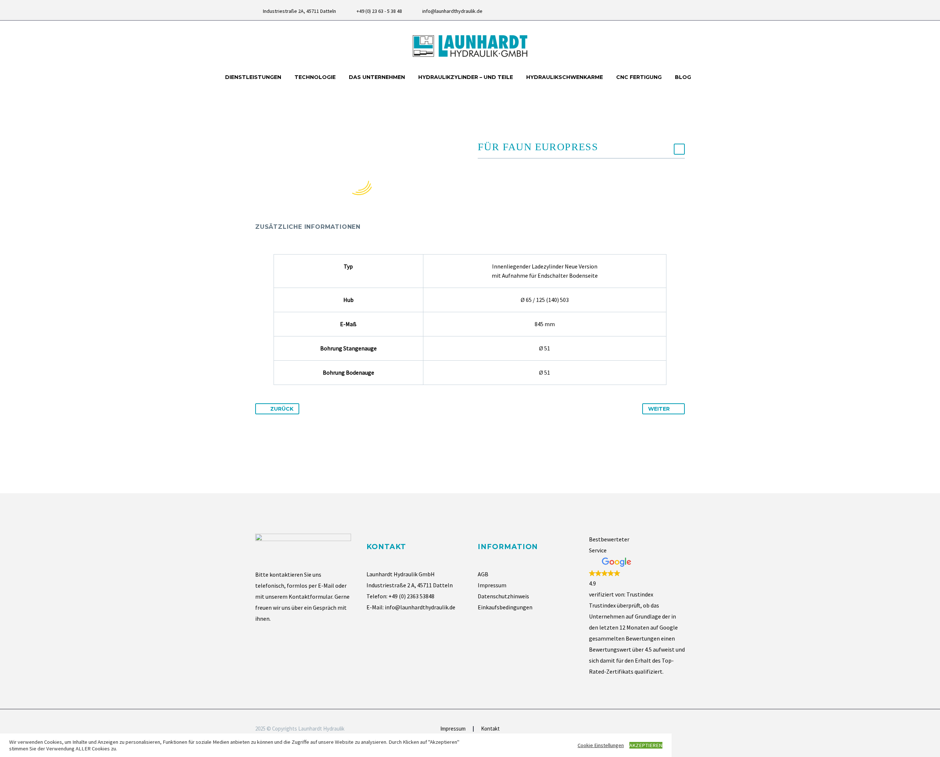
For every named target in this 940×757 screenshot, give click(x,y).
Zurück (281, 408)
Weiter (659, 408)
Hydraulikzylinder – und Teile (465, 77)
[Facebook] (670, 11)
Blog (683, 77)
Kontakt (490, 729)
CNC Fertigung (639, 77)
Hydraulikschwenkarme (564, 77)
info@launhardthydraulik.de (452, 11)
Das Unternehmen (377, 77)
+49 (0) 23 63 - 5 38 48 (379, 11)
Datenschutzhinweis (503, 596)
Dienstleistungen (253, 77)
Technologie (315, 77)
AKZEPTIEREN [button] (645, 745)
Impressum (492, 585)
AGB (483, 574)
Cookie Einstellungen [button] (601, 745)
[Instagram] (681, 11)
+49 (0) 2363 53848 (411, 596)
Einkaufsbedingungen (505, 607)
